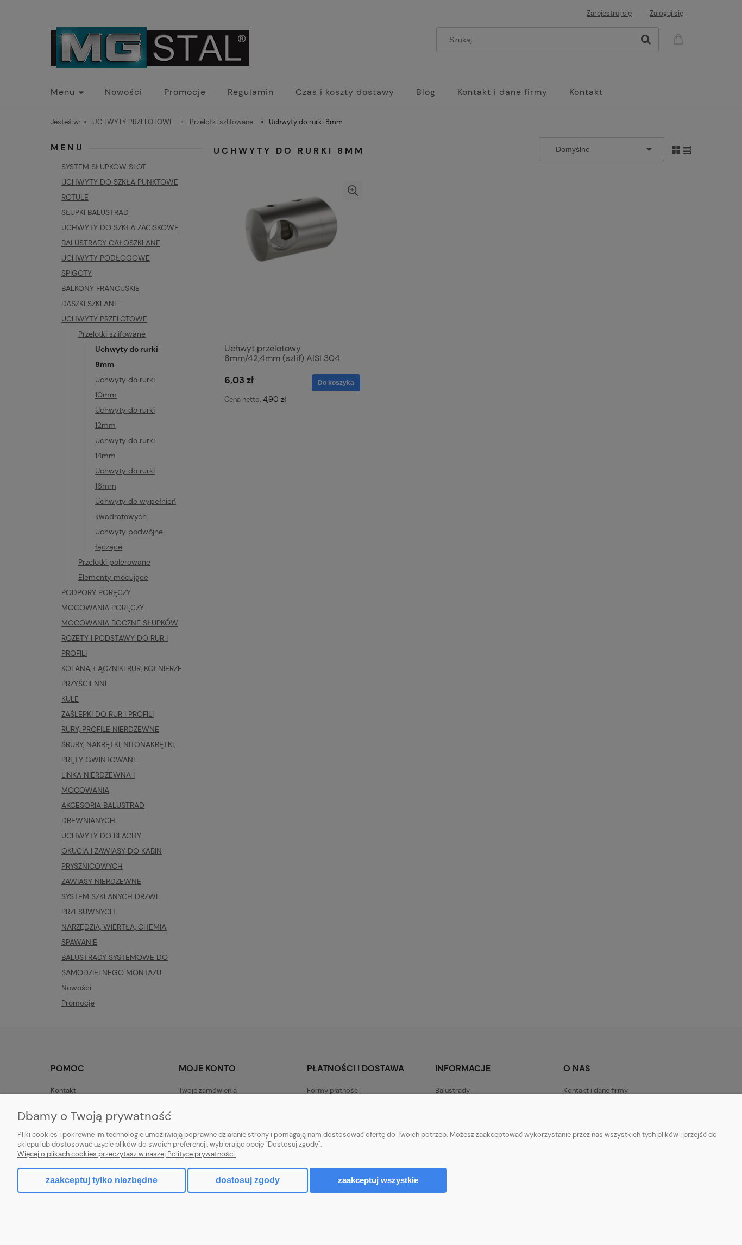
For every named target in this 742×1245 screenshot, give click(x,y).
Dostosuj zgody (248, 1180)
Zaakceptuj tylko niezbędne (102, 1180)
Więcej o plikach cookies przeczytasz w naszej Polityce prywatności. (126, 1154)
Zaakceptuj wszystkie (378, 1180)
